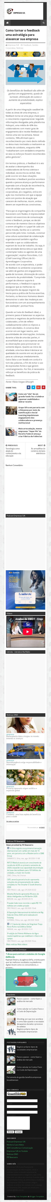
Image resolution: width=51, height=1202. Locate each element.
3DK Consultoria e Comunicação (20, 1147)
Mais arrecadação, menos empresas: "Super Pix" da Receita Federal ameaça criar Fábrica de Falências (30, 432)
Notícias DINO (12, 1154)
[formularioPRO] (17, 1095)
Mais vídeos (22, 944)
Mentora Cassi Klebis (15, 1144)
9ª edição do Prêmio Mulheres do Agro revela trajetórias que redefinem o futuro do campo (24, 936)
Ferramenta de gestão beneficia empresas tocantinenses (24, 1078)
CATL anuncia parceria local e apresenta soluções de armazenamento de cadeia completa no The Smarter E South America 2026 (24, 883)
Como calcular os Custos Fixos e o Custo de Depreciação (30, 1010)
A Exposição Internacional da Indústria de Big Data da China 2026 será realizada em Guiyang (25, 915)
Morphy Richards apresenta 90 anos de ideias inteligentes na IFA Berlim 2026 (23, 895)
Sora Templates (22, 1196)
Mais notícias (11, 944)
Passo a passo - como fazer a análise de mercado (29, 1000)
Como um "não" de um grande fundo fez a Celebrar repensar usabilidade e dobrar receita (31, 398)
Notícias (19, 48)
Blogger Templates (37, 1196)
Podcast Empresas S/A (16, 1141)
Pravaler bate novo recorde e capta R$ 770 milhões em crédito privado (24, 904)
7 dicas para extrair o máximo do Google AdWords (25, 955)
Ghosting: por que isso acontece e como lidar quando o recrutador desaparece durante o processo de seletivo (30, 1023)
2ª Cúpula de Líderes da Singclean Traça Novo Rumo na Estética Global (24, 925)
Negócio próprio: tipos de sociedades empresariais (27, 1030)
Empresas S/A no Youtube (17, 1151)
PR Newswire (12, 1157)
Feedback (27, 45)
